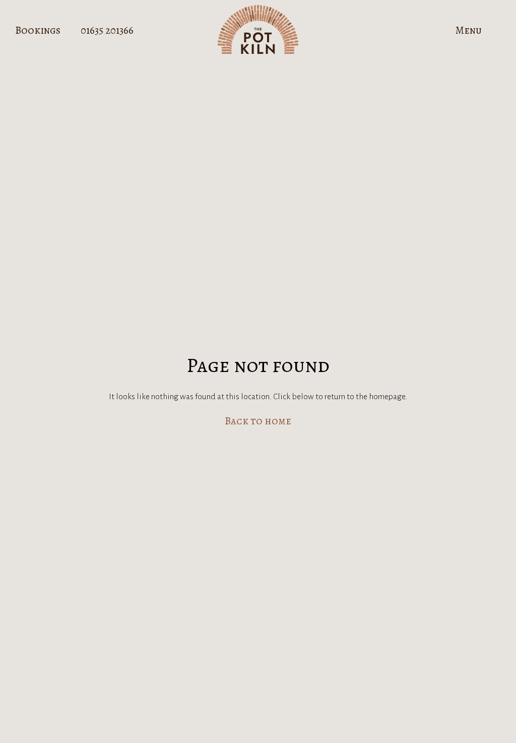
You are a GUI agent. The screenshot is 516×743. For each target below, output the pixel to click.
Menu (469, 30)
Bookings (37, 30)
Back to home (258, 421)
